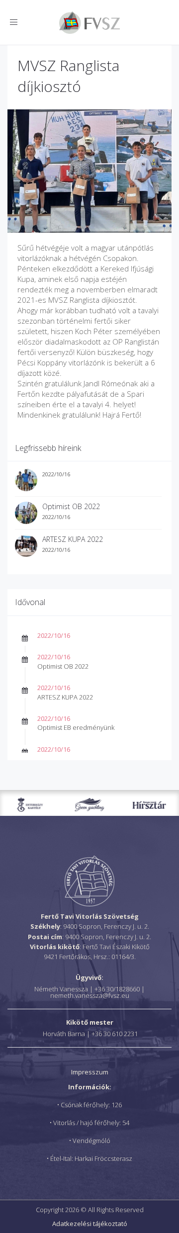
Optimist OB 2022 (71, 506)
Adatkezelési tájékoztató (89, 1223)
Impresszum (89, 1071)
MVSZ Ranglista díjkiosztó (68, 75)
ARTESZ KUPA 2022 (72, 539)
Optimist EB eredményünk (75, 727)
